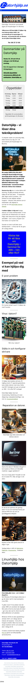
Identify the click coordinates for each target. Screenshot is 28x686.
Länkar (2, 681)
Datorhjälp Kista (15, 673)
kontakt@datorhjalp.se (13, 654)
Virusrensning (12, 550)
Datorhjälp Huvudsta (9, 670)
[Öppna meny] (1, 10)
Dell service (21, 662)
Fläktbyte (4, 550)
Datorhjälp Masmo (8, 668)
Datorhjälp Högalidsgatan (16, 675)
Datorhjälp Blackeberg (18, 668)
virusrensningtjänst (12, 399)
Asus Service (14, 662)
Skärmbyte (19, 548)
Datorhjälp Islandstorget (17, 666)
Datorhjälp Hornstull (19, 670)
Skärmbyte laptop (8, 664)
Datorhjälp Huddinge (18, 664)
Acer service (7, 662)
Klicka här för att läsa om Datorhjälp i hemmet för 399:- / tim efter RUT (14, 244)
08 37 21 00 (10, 650)
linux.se (4, 632)
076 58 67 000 (10, 652)
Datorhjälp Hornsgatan (14, 677)
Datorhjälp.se (17, 77)
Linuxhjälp (7, 666)
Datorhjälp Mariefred (11, 671)
